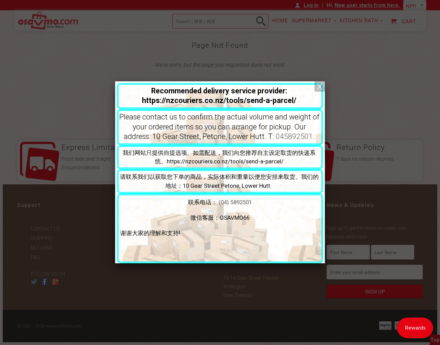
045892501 (294, 136)
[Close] (320, 86)
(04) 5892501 (235, 202)
